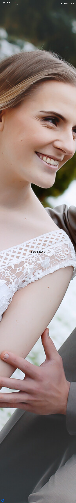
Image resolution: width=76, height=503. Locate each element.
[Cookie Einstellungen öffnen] (2, 501)
